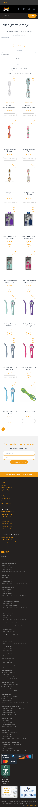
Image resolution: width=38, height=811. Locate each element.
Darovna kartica (6, 503)
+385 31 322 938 (7, 686)
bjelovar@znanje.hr (8, 700)
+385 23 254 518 (6, 521)
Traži (32, 15)
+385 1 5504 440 (6, 516)
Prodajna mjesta (6, 487)
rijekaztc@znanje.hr (8, 653)
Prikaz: (19, 65)
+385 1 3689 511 (6, 539)
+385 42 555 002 (7, 627)
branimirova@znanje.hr (9, 748)
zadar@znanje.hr (8, 641)
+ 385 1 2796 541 (7, 746)
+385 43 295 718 (6, 514)
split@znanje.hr (7, 617)
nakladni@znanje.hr (7, 537)
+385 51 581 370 (7, 651)
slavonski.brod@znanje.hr (10, 605)
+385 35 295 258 (6, 524)
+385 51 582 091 (6, 519)
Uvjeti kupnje (5, 498)
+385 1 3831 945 (7, 734)
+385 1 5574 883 (7, 662)
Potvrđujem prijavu (19, 462)
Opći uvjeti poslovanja (8, 490)
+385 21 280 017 (7, 722)
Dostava (4, 501)
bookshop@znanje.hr (9, 569)
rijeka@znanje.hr (7, 593)
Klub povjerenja (6, 496)
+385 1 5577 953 (6, 528)
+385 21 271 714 (7, 615)
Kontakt (3, 485)
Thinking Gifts (9, 102)
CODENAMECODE (31, 805)
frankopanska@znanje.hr (10, 665)
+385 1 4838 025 (7, 710)
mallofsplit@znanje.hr (9, 724)
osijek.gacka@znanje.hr (9, 688)
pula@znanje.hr (7, 581)
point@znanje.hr (7, 736)
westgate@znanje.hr (8, 677)
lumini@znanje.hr (8, 629)
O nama (3, 482)
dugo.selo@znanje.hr (9, 712)
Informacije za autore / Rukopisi (11, 542)
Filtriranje (19, 45)
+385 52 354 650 (6, 526)
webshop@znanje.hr (7, 511)
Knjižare (4, 2)
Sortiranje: (19, 50)
